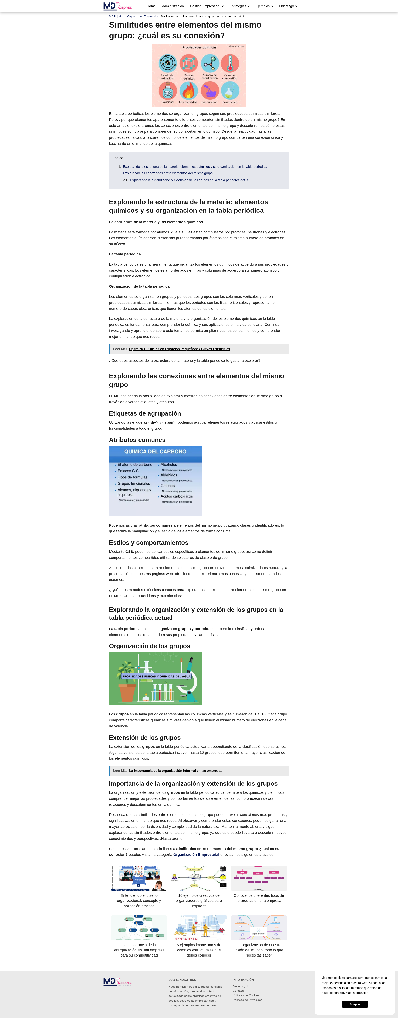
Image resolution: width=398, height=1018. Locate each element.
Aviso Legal (240, 986)
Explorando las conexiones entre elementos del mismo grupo (168, 173)
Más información (357, 993)
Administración (173, 6)
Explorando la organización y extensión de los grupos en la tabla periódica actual (189, 180)
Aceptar (355, 1004)
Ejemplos (263, 6)
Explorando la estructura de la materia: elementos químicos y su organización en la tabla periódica (195, 166)
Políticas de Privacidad (247, 999)
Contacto (239, 990)
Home (151, 6)
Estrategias (238, 6)
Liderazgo (286, 6)
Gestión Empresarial (205, 6)
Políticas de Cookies (246, 995)
